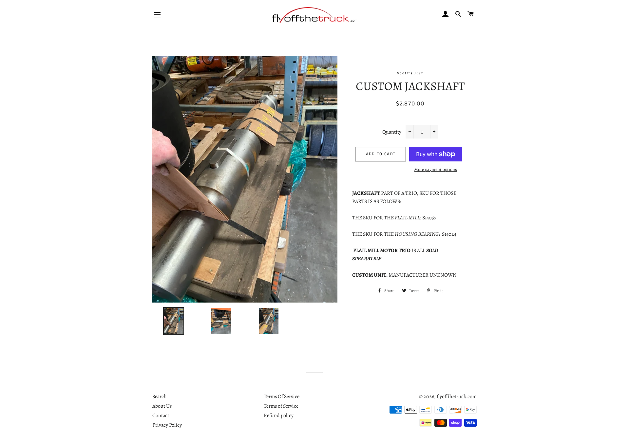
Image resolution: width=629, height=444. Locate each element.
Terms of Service (281, 406)
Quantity (391, 132)
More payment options (435, 169)
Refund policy (279, 415)
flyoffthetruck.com (457, 396)
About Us (162, 406)
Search (159, 396)
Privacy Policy (167, 425)
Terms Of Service (281, 396)
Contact (160, 415)
